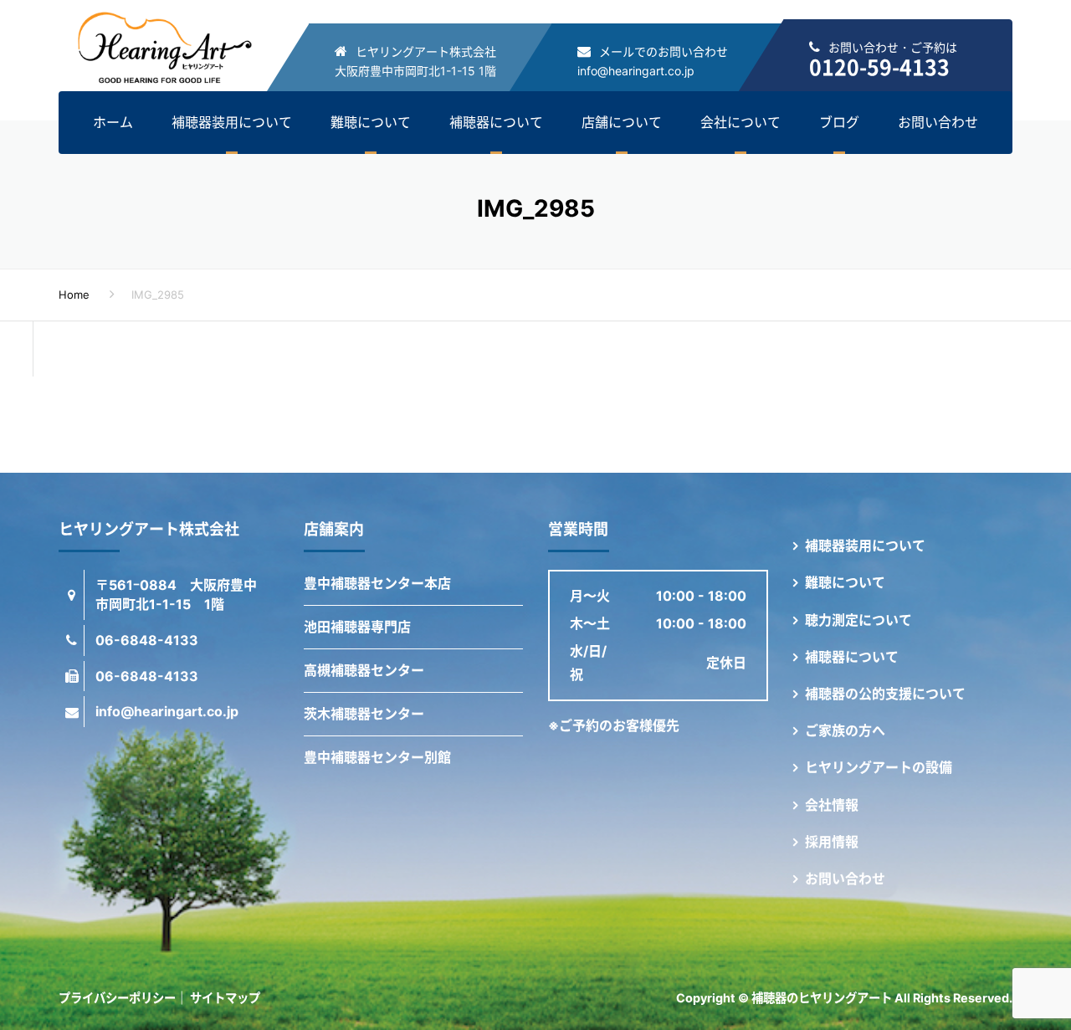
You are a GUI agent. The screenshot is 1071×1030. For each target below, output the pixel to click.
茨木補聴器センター (364, 713)
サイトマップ (225, 998)
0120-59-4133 (879, 66)
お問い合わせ (938, 122)
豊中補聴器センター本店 (377, 583)
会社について (740, 122)
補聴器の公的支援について (885, 693)
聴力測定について (858, 620)
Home (74, 294)
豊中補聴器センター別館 (377, 757)
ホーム (113, 122)
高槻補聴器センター (364, 670)
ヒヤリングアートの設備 (878, 767)
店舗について (622, 122)
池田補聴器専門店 (357, 626)
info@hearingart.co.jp (635, 71)
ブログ (839, 122)
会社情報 (831, 805)
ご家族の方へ (845, 730)
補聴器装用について (232, 122)
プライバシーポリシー (117, 998)
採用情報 (831, 841)
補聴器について (496, 122)
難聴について (371, 122)
